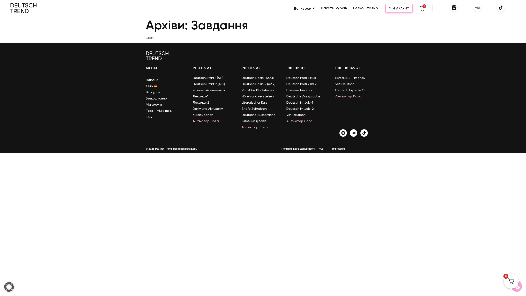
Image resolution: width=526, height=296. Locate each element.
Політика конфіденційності (298, 148)
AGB (321, 148)
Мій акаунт (399, 8)
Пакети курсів (334, 8)
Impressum (338, 148)
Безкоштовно (365, 8)
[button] (9, 287)
